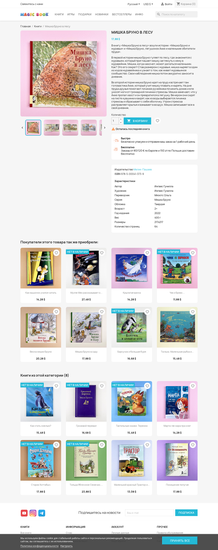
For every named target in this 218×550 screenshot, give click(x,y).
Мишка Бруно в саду (86, 351)
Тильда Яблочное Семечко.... (86, 484)
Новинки (101, 14)
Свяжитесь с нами (31, 4)
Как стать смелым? (40, 425)
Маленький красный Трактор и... (132, 484)
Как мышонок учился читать (40, 292)
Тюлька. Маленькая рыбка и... (177, 351)
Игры (71, 14)
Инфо (139, 14)
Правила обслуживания (170, 532)
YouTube (24, 513)
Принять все (180, 541)
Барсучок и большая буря (131, 351)
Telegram (41, 513)
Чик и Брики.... (177, 292)
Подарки (84, 14)
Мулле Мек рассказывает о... (86, 292)
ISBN (117, 173)
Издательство (124, 169)
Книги (59, 14)
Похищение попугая (177, 484)
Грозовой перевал (86, 425)
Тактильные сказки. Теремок (132, 425)
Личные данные (120, 532)
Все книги (25, 532)
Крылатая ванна (132, 292)
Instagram (33, 513)
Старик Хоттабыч (40, 484)
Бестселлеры (122, 14)
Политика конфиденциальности (39, 545)
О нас (69, 532)
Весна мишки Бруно (41, 351)
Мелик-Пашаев (143, 169)
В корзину (137, 121)
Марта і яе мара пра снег (177, 425)
